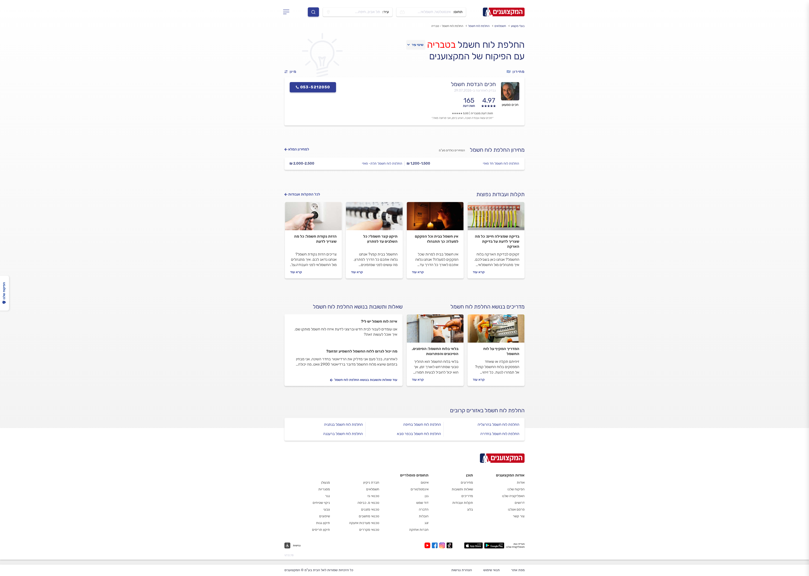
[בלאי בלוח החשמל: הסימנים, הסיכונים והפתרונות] (435, 330)
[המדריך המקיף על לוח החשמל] (496, 330)
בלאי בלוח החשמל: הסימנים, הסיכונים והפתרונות (435, 351)
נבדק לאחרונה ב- (475, 90)
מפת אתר (518, 570)
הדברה (424, 509)
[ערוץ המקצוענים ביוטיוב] (428, 545)
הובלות (424, 516)
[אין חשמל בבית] (435, 218)
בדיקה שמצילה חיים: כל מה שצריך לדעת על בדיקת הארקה (497, 241)
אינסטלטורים (420, 489)
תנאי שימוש (491, 570)
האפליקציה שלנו (513, 496)
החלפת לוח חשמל (479, 26)
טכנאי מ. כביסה (368, 503)
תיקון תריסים (321, 530)
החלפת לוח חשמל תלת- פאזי (382, 163)
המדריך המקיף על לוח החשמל (501, 351)
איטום (425, 482)
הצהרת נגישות (461, 570)
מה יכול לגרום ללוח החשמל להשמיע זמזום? (361, 351)
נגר (327, 496)
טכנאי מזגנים (370, 509)
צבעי (326, 509)
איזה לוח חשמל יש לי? (379, 321)
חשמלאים (500, 26)
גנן (427, 496)
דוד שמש (422, 503)
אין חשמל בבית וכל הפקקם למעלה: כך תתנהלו (436, 239)
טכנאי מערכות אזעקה (364, 523)
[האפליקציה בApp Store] (473, 545)
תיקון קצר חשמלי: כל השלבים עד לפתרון (380, 239)
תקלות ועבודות (462, 503)
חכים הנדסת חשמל (473, 84)
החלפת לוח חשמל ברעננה (343, 433)
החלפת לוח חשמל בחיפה (422, 424)
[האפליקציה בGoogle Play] (494, 545)
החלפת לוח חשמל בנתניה (343, 424)
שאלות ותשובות (462, 489)
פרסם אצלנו (516, 509)
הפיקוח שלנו (516, 489)
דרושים (520, 503)
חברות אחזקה (419, 530)
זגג (427, 523)
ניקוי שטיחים (321, 503)
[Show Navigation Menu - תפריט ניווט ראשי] (287, 12)
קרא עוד (479, 272)
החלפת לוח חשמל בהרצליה (498, 424)
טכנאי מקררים (369, 530)
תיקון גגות (323, 523)
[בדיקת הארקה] (496, 218)
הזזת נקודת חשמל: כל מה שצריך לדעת (315, 239)
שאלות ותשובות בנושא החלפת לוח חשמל (358, 306)
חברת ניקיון (371, 482)
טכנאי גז (373, 496)
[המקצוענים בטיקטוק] (449, 545)
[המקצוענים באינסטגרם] (443, 545)
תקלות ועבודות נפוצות (500, 194)
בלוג (470, 509)
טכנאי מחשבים (369, 516)
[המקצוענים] (504, 12)
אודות (521, 482)
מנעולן (325, 482)
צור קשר (519, 516)
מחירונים (467, 482)
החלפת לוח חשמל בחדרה (499, 433)
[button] (292, 71)
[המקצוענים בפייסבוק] (435, 545)
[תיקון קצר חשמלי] (374, 218)
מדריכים (467, 496)
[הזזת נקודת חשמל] (313, 218)
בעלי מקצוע (518, 26)
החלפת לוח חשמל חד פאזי (501, 163)
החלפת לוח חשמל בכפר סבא (419, 433)
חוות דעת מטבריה (482, 113)
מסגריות (324, 489)
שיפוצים (324, 516)
